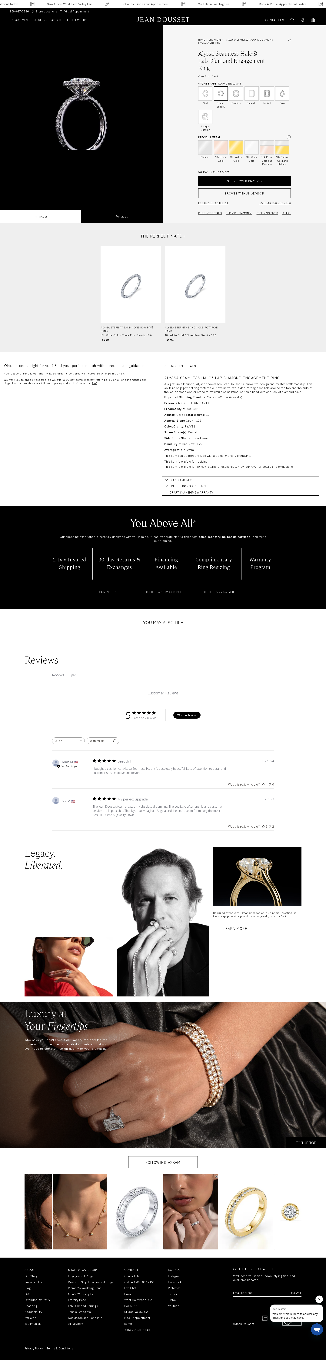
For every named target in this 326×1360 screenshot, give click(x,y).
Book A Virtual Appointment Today (224, 4)
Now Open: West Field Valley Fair (300, 4)
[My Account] (302, 20)
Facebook (175, 1282)
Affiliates (30, 1318)
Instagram (174, 1276)
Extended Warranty (37, 1300)
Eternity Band (77, 1300)
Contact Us (131, 1276)
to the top (306, 1142)
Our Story (31, 1276)
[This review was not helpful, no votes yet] (270, 784)
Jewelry (40, 20)
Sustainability (33, 1282)
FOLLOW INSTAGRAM (163, 1162)
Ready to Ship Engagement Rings (91, 1282)
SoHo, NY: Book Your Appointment (87, 4)
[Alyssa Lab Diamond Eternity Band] (131, 294)
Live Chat (130, 1288)
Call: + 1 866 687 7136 (139, 1282)
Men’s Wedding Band (82, 1294)
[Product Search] (292, 20)
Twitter (172, 1294)
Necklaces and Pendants (85, 1318)
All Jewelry (75, 1323)
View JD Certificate (137, 1330)
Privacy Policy (34, 1348)
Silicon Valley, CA (136, 1312)
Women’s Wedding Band (85, 1288)
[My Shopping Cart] (313, 20)
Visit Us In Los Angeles (156, 4)
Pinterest (174, 1288)
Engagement (20, 20)
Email (128, 1294)
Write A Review (186, 715)
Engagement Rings (81, 1276)
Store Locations (46, 11)
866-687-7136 (19, 11)
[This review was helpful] (263, 826)
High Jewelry (76, 20)
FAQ (94, 383)
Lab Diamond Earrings (83, 1306)
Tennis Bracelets (79, 1312)
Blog (28, 1288)
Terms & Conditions (60, 1348)
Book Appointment (137, 1318)
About (56, 20)
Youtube (173, 1306)
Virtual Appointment (76, 11)
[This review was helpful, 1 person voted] (263, 784)
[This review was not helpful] (270, 826)
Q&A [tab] (72, 675)
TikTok (172, 1300)
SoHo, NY (130, 1306)
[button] (80, 1211)
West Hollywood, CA (138, 1300)
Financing (31, 1306)
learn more (235, 928)
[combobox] (68, 740)
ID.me (128, 1323)
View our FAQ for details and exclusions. (266, 466)
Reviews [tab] (58, 675)
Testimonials (33, 1323)
